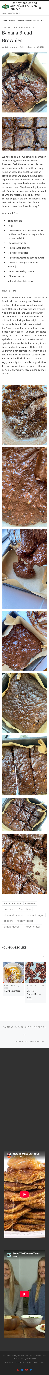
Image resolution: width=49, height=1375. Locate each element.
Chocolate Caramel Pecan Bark (34, 994)
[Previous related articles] (37, 955)
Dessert (20, 20)
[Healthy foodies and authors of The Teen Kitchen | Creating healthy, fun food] (5, 6)
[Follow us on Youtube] (26, 1369)
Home (4, 20)
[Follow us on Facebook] (22, 1369)
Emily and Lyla (11, 47)
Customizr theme (37, 1363)
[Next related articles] (44, 955)
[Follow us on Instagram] (18, 1369)
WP (15, 1363)
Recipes (12, 20)
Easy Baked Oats (12, 990)
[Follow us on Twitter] (31, 1369)
